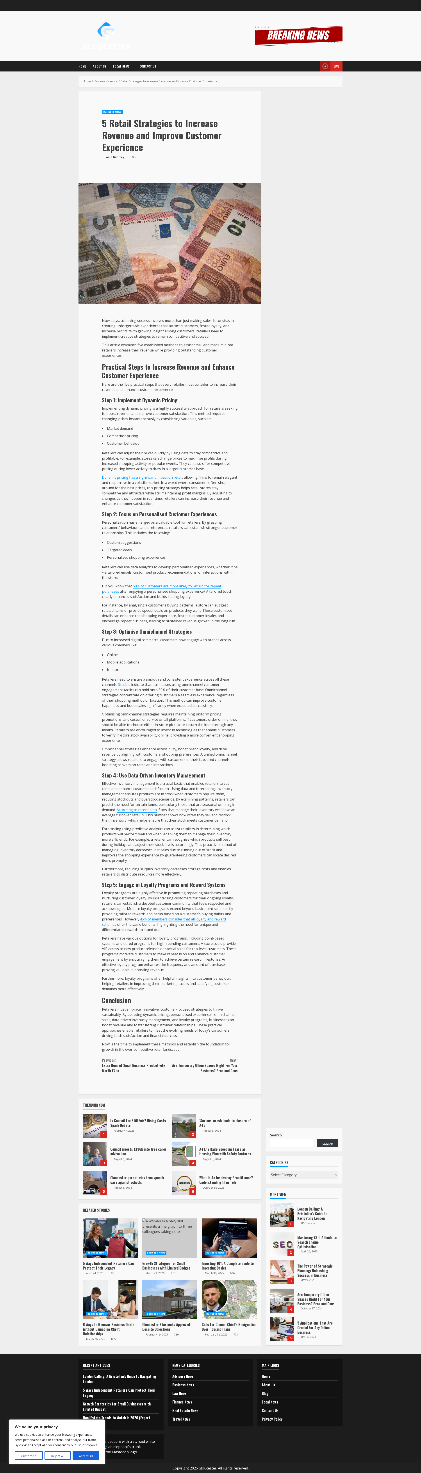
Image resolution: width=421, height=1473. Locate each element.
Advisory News (183, 1376)
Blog (265, 1393)
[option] (304, 1217)
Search (276, 1135)
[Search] (313, 66)
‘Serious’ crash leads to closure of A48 (184, 1126)
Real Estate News (185, 1410)
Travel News (181, 1419)
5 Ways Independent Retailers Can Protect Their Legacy (110, 1238)
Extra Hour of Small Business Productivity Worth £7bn (133, 1065)
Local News (121, 66)
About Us (99, 66)
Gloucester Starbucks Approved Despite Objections (169, 1299)
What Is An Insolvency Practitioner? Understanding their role (184, 1183)
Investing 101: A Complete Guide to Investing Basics (229, 1238)
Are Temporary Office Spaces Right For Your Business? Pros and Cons (205, 1065)
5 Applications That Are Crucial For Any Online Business (282, 1329)
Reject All (57, 1456)
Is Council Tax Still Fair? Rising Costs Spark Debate (95, 1126)
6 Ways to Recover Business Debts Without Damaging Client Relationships (110, 1299)
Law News (179, 1393)
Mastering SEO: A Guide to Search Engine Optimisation (282, 1244)
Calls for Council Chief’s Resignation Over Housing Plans (229, 1299)
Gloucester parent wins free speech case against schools (95, 1183)
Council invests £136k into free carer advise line (95, 1154)
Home (82, 66)
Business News (112, 111)
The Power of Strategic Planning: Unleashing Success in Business (282, 1272)
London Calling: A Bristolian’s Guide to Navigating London (282, 1215)
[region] (57, 1442)
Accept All (86, 1456)
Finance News (182, 1402)
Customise (28, 1456)
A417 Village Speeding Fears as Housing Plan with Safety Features (184, 1154)
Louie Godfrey (114, 157)
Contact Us (147, 66)
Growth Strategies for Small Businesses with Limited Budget (169, 1238)
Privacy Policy (272, 1419)
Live (336, 66)
